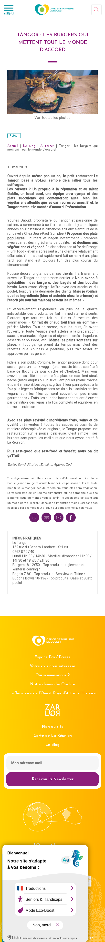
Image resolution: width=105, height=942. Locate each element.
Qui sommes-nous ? (52, 675)
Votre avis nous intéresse (52, 666)
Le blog (29, 146)
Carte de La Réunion (52, 736)
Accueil (12, 146)
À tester (47, 146)
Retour (14, 135)
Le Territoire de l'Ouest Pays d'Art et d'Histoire (52, 693)
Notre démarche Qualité (52, 684)
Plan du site (52, 727)
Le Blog (52, 745)
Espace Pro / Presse (52, 657)
